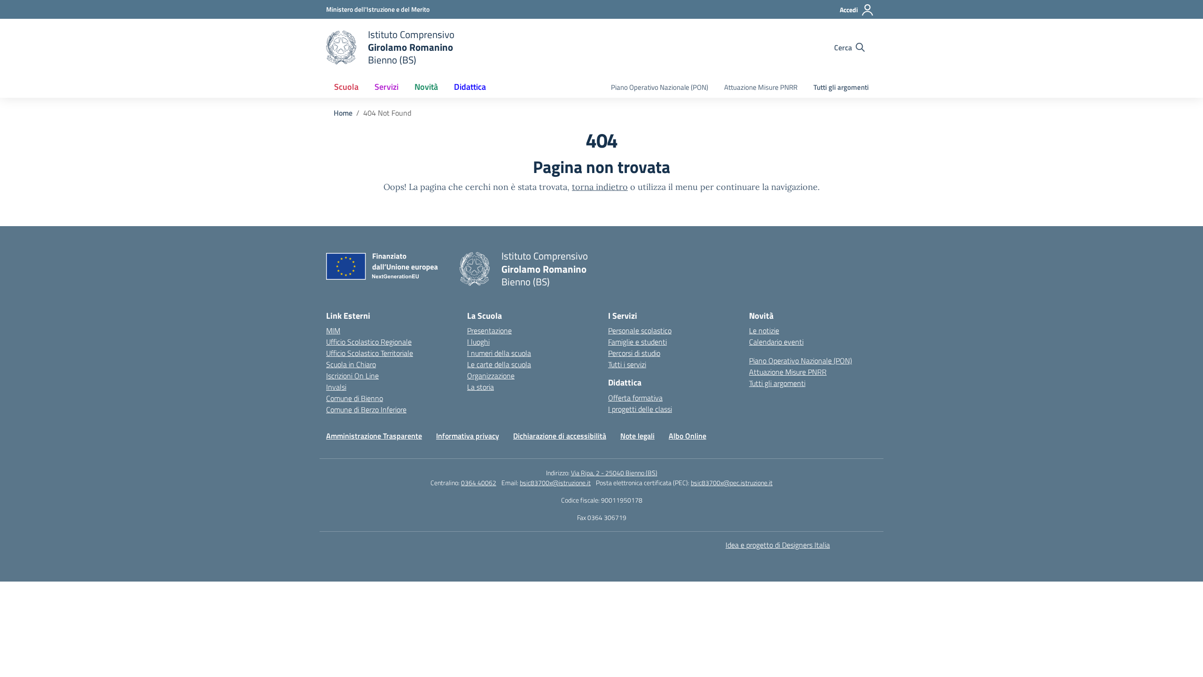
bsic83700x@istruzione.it (555, 483)
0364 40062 (478, 483)
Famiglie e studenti (637, 341)
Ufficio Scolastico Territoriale (369, 353)
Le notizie (764, 330)
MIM (333, 330)
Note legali (637, 435)
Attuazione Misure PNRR (760, 87)
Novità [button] (426, 86)
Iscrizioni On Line (352, 375)
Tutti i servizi (627, 364)
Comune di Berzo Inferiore (366, 409)
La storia (480, 387)
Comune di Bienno (354, 398)
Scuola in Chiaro (351, 364)
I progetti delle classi (640, 409)
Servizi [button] (386, 86)
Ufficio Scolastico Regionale (369, 341)
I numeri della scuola (499, 353)
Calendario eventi (776, 341)
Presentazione (489, 330)
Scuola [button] (346, 86)
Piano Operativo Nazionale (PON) (659, 87)
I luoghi (478, 341)
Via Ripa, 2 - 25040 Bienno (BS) (614, 473)
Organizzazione (491, 375)
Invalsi (336, 387)
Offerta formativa (635, 397)
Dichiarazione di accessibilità (559, 435)
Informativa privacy (467, 435)
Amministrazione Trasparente (374, 435)
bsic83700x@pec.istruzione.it (732, 483)
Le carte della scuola (499, 364)
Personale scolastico (640, 330)
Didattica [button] (470, 86)
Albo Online (687, 435)
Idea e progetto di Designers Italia (778, 545)
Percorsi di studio (634, 353)
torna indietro (600, 186)
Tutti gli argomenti (841, 87)
